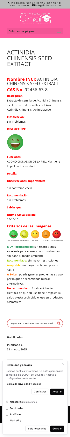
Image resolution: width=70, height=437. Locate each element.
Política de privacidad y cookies (23, 383)
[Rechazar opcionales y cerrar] (63, 364)
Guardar (57, 428)
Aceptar (57, 391)
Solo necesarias (37, 428)
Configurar (40, 391)
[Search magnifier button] (58, 323)
